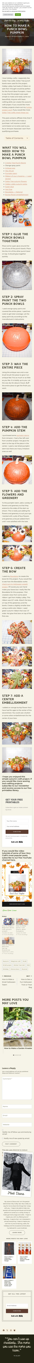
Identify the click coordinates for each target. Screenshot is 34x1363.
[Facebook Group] (14, 1353)
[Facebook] (3, 1353)
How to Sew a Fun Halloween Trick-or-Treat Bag (26, 1004)
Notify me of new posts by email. (17, 1161)
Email (5, 1138)
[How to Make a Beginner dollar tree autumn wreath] (8, 944)
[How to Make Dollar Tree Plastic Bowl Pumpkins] (22, 944)
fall (28, 988)
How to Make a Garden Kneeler (18, 1071)
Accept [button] (18, 14)
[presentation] (18, 1049)
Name (5, 1129)
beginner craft (15, 984)
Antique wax (10, 168)
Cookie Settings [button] (8, 14)
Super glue (9, 187)
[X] (7, 1353)
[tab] (13, 1077)
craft (25, 984)
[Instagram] (10, 1353)
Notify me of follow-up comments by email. (16, 1156)
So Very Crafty (23, 20)
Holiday (5, 992)
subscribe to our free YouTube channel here (17, 881)
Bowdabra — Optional (14, 192)
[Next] (29, 1053)
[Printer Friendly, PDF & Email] (9, 933)
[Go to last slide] (4, 1053)
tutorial (24, 992)
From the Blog (10, 20)
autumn (6, 984)
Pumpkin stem (11, 173)
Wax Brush (9, 171)
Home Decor (15, 992)
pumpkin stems (23, 435)
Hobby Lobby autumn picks (16, 184)
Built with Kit (17, 864)
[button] (17, 823)
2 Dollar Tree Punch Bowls (15, 163)
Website (6, 1147)
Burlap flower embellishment (16, 195)
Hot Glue (8, 189)
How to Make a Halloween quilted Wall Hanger (8, 1281)
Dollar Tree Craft (19, 988)
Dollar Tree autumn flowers (16, 181)
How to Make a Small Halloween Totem (8, 1003)
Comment (7, 1102)
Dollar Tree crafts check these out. (15, 113)
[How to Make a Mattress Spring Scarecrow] (8, 963)
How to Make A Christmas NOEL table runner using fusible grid (8, 1306)
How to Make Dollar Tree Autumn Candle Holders (24, 1281)
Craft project (7, 988)
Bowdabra (14, 576)
